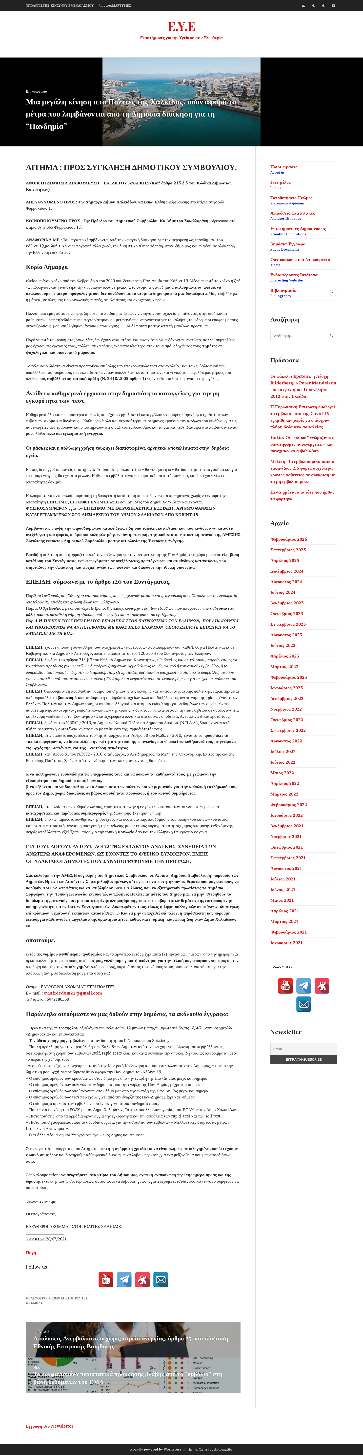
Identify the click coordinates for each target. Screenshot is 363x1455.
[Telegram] (124, 1280)
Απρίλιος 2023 (284, 656)
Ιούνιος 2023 (282, 645)
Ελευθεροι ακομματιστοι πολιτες (58, 1298)
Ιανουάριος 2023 (286, 688)
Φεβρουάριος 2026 (288, 539)
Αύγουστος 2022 (286, 741)
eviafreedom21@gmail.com (73, 993)
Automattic (223, 1449)
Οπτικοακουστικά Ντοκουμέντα (300, 261)
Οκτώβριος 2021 (286, 847)
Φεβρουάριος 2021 (288, 932)
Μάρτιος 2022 (284, 794)
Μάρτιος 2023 (284, 666)
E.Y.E (181, 26)
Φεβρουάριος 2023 (288, 677)
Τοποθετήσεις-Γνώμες (291, 200)
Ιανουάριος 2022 (286, 815)
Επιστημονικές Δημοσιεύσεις (298, 230)
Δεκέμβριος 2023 (286, 603)
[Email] (161, 1280)
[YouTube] (106, 1280)
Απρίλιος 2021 (284, 911)
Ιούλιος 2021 (283, 879)
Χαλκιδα (35, 1303)
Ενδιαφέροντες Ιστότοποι (294, 277)
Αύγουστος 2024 (286, 581)
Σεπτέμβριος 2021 (288, 857)
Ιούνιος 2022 (282, 762)
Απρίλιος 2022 (284, 783)
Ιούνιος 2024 (282, 592)
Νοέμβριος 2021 (286, 836)
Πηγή (31, 1252)
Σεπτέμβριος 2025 (288, 550)
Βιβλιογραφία (283, 292)
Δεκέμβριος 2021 (286, 826)
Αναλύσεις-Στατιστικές (292, 215)
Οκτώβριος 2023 (286, 613)
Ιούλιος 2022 (283, 751)
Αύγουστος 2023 (286, 635)
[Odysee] (323, 5)
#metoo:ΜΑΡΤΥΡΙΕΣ (115, 5)
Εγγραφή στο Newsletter (49, 1426)
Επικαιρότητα (36, 91)
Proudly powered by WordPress (156, 1449)
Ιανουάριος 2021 (286, 942)
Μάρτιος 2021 (284, 921)
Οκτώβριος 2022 (286, 719)
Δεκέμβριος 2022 (286, 698)
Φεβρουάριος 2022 (288, 804)
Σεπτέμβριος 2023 (288, 624)
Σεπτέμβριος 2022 (288, 730)
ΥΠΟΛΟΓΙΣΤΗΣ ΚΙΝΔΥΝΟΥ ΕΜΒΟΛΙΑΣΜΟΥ (60, 5)
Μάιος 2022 (282, 773)
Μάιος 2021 (282, 900)
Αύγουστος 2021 (286, 868)
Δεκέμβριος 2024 (286, 571)
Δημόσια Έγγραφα (287, 246)
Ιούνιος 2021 (282, 889)
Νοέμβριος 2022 (286, 709)
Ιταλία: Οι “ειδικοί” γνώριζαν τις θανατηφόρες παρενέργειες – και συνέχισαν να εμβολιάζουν (302, 444)
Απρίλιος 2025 (284, 560)
